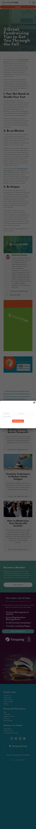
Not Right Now (18, 424)
